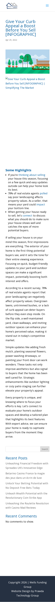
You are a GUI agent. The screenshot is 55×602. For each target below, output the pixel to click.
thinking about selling (31, 175)
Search (45, 449)
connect (27, 215)
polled (43, 193)
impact (40, 204)
